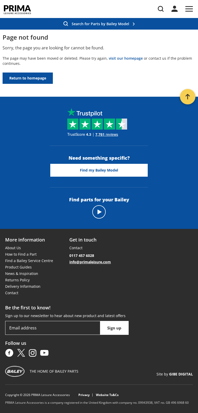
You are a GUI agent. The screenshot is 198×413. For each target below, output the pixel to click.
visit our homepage (126, 58)
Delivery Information (22, 286)
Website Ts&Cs (107, 395)
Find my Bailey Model (99, 170)
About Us (13, 247)
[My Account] (175, 9)
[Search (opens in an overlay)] (161, 9)
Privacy (84, 395)
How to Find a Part (21, 254)
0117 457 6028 (81, 255)
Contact (11, 292)
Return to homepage (27, 78)
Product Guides (18, 267)
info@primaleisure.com (90, 261)
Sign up (114, 327)
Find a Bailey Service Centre (29, 260)
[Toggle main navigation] (189, 8)
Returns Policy (17, 279)
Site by (174, 374)
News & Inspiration (21, 273)
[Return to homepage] (17, 9)
